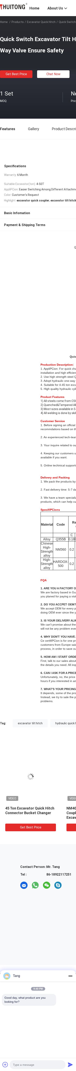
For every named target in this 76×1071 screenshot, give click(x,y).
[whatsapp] (35, 885)
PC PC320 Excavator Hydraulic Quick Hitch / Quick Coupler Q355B (44, 813)
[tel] (69, 885)
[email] (24, 885)
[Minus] (70, 975)
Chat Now (53, 74)
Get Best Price (16, 74)
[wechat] (46, 885)
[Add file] (5, 1064)
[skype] (58, 885)
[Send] (70, 1064)
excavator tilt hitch (30, 723)
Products (18, 22)
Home (4, 22)
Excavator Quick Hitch (41, 22)
